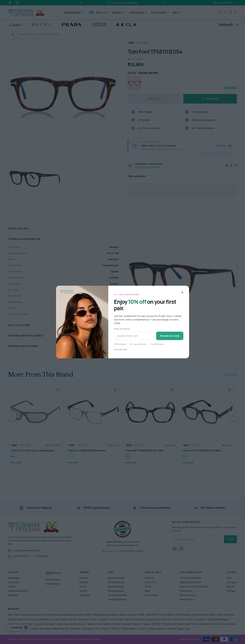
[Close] (182, 292)
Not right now (120, 349)
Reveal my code (169, 336)
